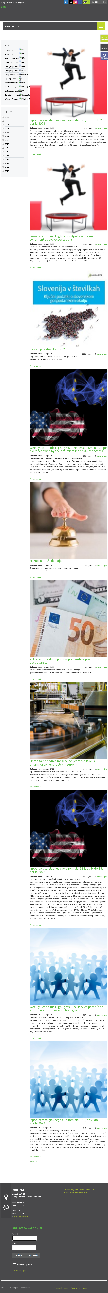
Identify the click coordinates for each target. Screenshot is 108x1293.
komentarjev (101, 128)
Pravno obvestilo (61, 1288)
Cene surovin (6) (12, 62)
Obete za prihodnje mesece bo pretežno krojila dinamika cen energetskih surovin (62, 763)
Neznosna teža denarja (46, 560)
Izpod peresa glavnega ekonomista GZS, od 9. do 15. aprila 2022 (66, 870)
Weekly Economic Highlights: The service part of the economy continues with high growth (66, 1008)
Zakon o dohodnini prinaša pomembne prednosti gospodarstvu (64, 661)
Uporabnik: (16, 1234)
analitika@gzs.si (21, 1216)
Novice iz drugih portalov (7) (17, 82)
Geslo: (15, 1243)
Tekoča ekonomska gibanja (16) (18, 95)
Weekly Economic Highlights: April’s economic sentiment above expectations (62, 238)
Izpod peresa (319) (13, 78)
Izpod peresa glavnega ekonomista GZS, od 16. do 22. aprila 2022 (67, 122)
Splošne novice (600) (13, 91)
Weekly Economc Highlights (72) (18, 99)
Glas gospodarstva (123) (15, 66)
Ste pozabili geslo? (20, 1270)
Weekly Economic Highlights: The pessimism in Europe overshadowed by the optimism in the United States (68, 449)
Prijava (19, 1255)
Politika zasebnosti (79, 1288)
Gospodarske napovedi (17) (16, 74)
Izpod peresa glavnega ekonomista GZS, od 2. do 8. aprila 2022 (65, 1121)
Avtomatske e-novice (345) (16, 58)
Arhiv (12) (9, 54)
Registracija (33, 1255)
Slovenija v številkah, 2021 (48, 349)
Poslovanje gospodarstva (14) (17, 87)
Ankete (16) (10, 50)
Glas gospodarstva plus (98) (17, 70)
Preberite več (35, 154)
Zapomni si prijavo (24, 1264)
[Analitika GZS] (14, 2)
